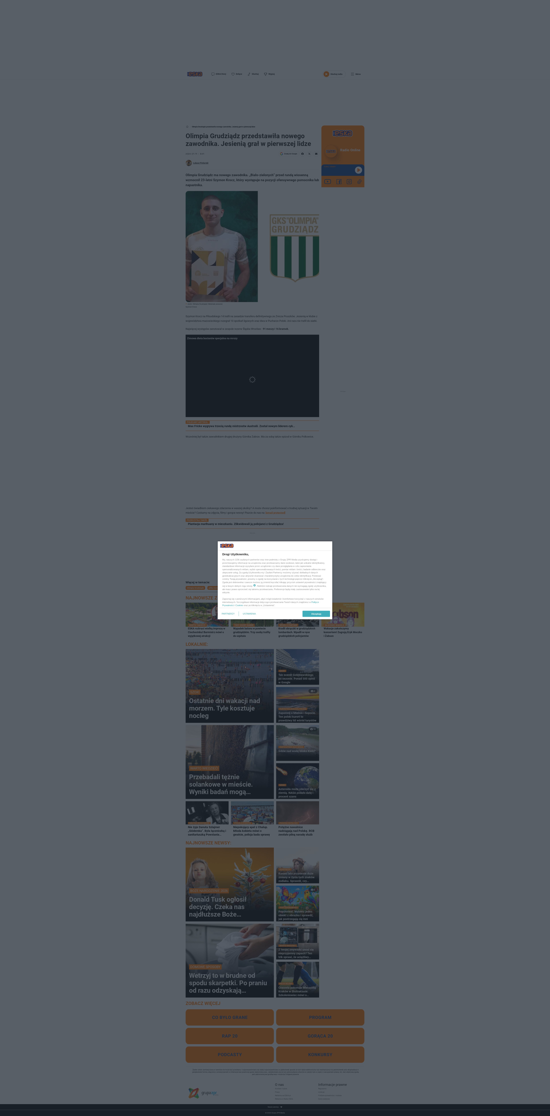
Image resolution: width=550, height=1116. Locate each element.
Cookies (239, 605)
